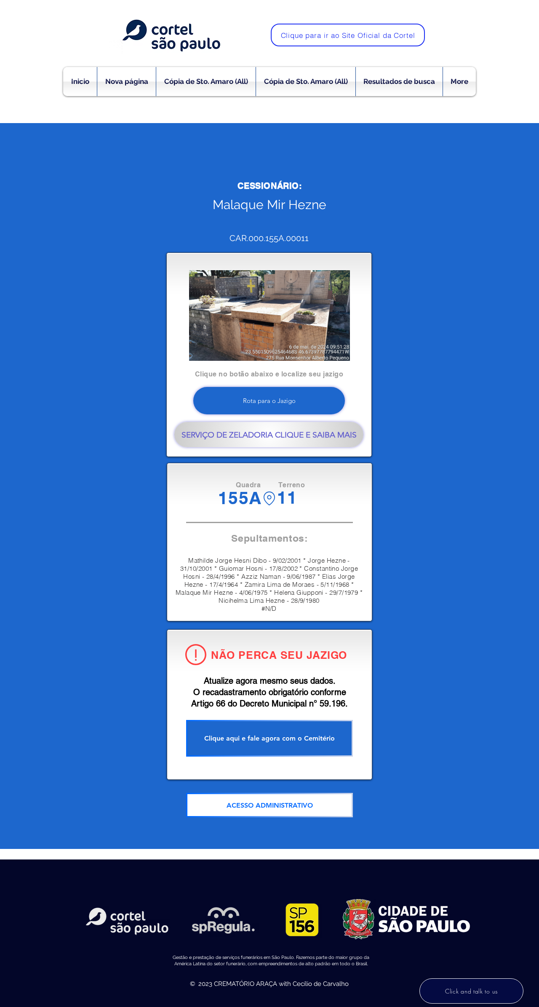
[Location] (269, 498)
